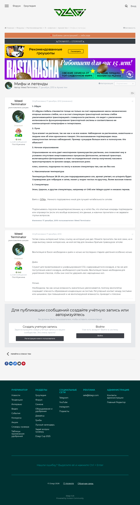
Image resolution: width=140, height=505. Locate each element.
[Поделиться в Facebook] (6, 363)
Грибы (38, 420)
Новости (15, 395)
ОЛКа (43, 199)
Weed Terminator (29, 87)
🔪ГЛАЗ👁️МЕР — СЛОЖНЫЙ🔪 (70, 41)
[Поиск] (126, 6)
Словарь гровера (20, 427)
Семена (39, 404)
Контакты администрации (115, 396)
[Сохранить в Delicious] (15, 363)
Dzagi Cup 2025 (42, 436)
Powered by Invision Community (70, 498)
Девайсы (39, 416)
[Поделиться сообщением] (132, 101)
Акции (14, 422)
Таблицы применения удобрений (17, 433)
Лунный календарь (45, 425)
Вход (133, 6)
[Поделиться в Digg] (11, 363)
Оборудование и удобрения (43, 410)
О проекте (68, 483)
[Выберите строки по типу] (132, 93)
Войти (100, 336)
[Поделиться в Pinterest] (23, 363)
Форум (17, 6)
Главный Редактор (116, 402)
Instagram (64, 407)
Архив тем (62, 87)
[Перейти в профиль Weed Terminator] (8, 85)
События (15, 413)
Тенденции (17, 400)
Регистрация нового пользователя (40, 338)
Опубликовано (47, 101)
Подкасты (64, 411)
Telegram (63, 398)
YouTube (63, 402)
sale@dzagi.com (91, 395)
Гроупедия (30, 6)
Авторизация (107, 83)
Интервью (16, 404)
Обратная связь (85, 483)
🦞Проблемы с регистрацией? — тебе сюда (70, 35)
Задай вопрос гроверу (42, 430)
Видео (14, 409)
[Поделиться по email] (19, 363)
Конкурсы (16, 418)
